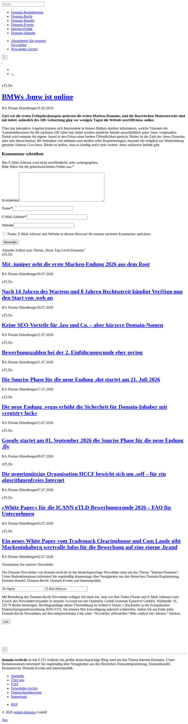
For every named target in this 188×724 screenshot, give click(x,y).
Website (7, 225)
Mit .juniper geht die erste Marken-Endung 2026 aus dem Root (76, 264)
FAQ (14, 684)
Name (7, 208)
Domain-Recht (21, 16)
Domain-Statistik (23, 33)
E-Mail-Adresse (14, 217)
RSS (14, 704)
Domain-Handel (22, 21)
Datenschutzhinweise (26, 692)
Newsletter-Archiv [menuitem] (24, 49)
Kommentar (10, 200)
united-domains (25, 712)
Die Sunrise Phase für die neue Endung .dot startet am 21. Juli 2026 (81, 379)
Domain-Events (22, 25)
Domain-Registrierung (27, 12)
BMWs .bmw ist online (37, 97)
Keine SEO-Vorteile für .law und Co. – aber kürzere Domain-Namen (82, 325)
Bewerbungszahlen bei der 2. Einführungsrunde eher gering (72, 352)
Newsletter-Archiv (24, 688)
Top (5, 720)
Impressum (19, 697)
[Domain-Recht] (2, 62)
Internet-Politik (22, 29)
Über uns (17, 680)
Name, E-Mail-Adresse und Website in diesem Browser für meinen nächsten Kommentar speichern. (79, 234)
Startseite (17, 676)
